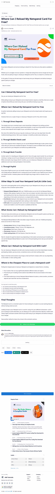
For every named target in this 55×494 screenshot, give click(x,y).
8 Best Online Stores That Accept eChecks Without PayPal (27, 451)
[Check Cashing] (24, 6)
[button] (51, 28)
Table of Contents (6, 85)
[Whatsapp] (16, 352)
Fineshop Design (49, 491)
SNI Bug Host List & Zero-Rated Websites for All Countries (27, 446)
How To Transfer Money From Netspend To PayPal (14, 293)
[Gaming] (38, 6)
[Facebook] (8, 352)
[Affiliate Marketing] (36, 462)
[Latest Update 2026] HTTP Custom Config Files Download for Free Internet (28, 433)
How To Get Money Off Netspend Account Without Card (15, 290)
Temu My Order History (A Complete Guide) (23, 424)
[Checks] (19, 449)
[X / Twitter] (25, 352)
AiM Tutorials (6, 2)
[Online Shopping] (21, 422)
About (38, 476)
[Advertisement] (27, 373)
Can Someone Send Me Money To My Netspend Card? (15, 286)
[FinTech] (13, 348)
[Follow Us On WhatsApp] (27, 324)
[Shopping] (17, 6)
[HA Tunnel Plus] (29, 437)
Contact (29, 476)
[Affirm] (19, 465)
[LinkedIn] (12, 483)
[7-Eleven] (36, 459)
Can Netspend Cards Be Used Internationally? (13, 288)
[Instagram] (5, 483)
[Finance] (8, 348)
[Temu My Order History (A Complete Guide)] (27, 411)
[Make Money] (32, 6)
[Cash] (3, 348)
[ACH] (19, 462)
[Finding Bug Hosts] (22, 444)
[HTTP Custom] (29, 431)
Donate (28, 480)
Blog (28, 478)
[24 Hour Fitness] (19, 459)
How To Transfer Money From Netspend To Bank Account (15, 291)
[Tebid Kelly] (8, 28)
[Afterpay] (36, 465)
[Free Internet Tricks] (22, 431)
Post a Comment (27, 393)
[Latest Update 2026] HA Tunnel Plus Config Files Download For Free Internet (27, 440)
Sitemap (38, 480)
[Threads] (7, 483)
